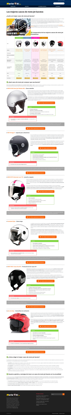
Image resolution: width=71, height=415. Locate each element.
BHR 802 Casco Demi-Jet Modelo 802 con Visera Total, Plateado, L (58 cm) (19, 50)
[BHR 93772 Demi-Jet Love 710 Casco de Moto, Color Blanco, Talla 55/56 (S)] (35, 43)
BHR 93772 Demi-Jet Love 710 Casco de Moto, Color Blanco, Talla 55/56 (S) (35, 50)
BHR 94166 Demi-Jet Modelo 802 (16, 88)
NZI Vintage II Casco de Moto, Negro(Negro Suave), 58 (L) (27, 50)
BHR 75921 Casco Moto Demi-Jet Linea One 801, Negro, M (52, 50)
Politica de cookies (61, 413)
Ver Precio (19, 78)
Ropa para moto (15, 407)
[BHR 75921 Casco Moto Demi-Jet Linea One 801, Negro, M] (52, 43)
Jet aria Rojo (11, 311)
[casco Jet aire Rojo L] (60, 43)
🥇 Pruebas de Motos (42, 6)
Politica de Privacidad (55, 413)
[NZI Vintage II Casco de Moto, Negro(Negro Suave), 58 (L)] (27, 43)
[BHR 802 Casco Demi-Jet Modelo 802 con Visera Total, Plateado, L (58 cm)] (19, 43)
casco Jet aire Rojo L (60, 50)
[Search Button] (63, 3)
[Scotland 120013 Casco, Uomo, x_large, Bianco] (43, 43)
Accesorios (58, 6)
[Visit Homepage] (14, 3)
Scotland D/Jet (11, 221)
